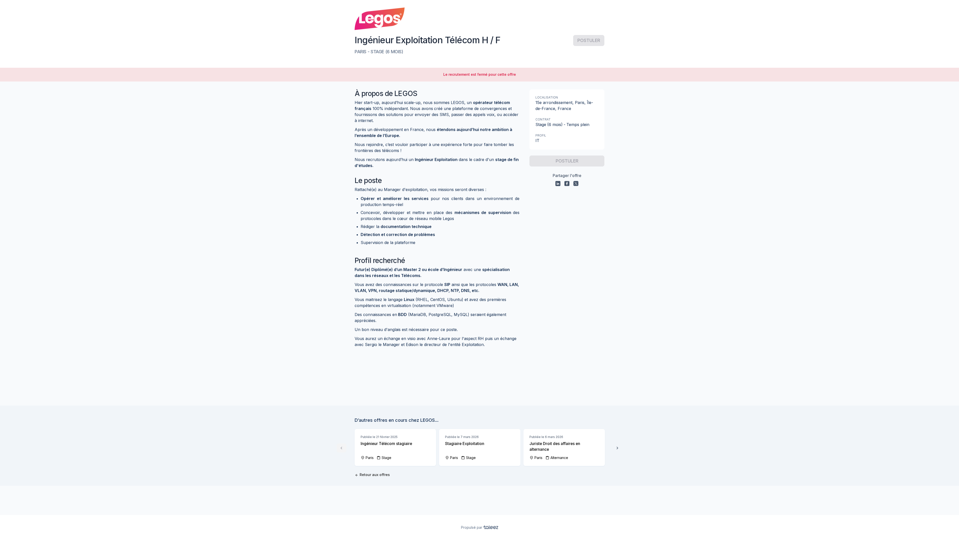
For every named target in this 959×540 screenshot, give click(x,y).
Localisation (546, 97)
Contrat (543, 119)
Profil (540, 135)
